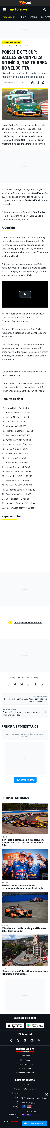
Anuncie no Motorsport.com (25, 1089)
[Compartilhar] (32, 82)
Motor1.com (25, 1060)
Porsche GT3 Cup (13, 128)
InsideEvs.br (25, 1055)
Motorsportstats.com (25, 1073)
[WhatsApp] (21, 684)
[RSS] (39, 1040)
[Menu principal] (5, 9)
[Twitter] (15, 684)
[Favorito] (37, 82)
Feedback (25, 1084)
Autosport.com (25, 1068)
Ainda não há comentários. (25, 735)
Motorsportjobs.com (25, 1064)
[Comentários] (44, 82)
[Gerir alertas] (41, 684)
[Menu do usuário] (44, 9)
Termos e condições (16, 1114)
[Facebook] (8, 684)
